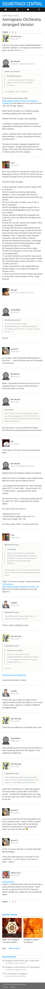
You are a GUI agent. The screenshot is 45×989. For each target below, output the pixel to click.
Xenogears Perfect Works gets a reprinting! (22, 960)
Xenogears (15, 948)
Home (13, 987)
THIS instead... (8, 584)
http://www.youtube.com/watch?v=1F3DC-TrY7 (20, 586)
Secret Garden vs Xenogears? (16, 973)
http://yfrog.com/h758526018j (14, 675)
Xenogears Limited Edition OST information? (22, 967)
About (5, 987)
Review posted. (8, 881)
